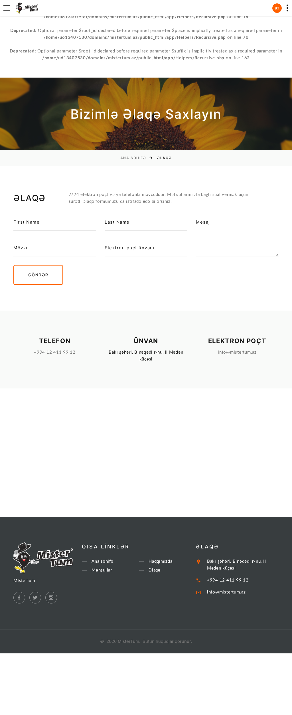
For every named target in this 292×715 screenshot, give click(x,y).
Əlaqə (155, 570)
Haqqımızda (161, 561)
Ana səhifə (133, 158)
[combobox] (277, 8)
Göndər (38, 274)
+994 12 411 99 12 (55, 352)
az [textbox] (277, 8)
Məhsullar (102, 570)
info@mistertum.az (237, 352)
